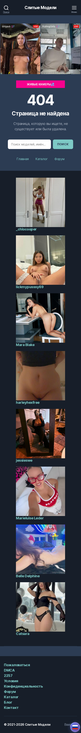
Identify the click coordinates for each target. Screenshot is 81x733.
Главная (23, 159)
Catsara (22, 634)
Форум (59, 159)
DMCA (9, 670)
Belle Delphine (28, 576)
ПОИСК (63, 144)
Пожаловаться (17, 665)
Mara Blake (25, 345)
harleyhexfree (28, 402)
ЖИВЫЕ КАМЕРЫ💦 (40, 84)
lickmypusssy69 (29, 287)
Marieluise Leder (30, 518)
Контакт (11, 708)
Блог (8, 702)
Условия (11, 681)
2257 (8, 676)
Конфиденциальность (23, 686)
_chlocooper (26, 229)
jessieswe (24, 460)
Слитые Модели (41, 8)
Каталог (41, 159)
